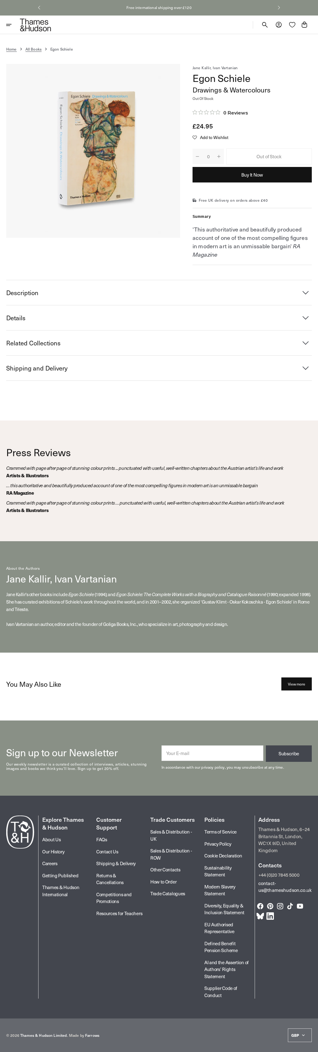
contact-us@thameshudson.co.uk (285, 887)
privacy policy (213, 767)
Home (11, 49)
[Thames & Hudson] (35, 25)
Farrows (92, 1035)
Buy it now (252, 174)
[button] (39, 8)
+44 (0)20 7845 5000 (278, 874)
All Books (33, 49)
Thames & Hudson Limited (43, 1035)
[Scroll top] (311, 1045)
